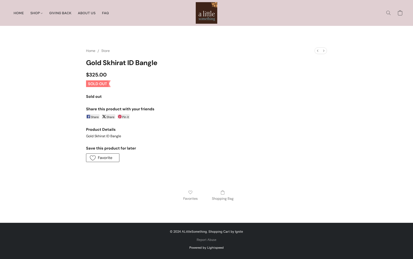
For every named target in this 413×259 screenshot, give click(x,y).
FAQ (105, 13)
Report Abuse (206, 240)
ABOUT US (87, 13)
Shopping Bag (223, 198)
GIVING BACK (60, 13)
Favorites (190, 198)
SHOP (35, 13)
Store (105, 50)
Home (90, 50)
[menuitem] (318, 51)
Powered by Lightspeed (206, 247)
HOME (19, 13)
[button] (206, 13)
